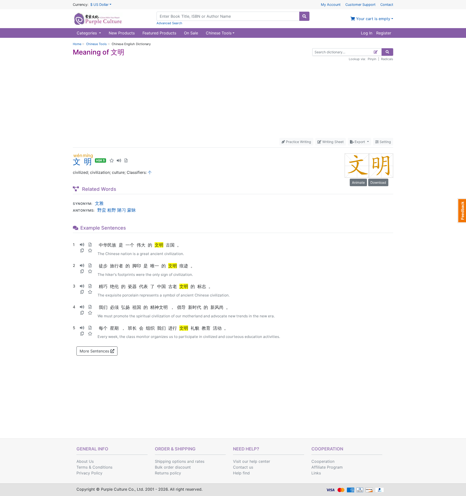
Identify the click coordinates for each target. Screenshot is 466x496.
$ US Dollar (99, 4)
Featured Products (159, 33)
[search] (304, 16)
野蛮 (101, 210)
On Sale (191, 33)
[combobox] (228, 16)
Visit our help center (251, 461)
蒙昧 (131, 210)
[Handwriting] (376, 52)
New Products (122, 33)
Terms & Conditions (94, 467)
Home (77, 44)
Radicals (387, 59)
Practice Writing (298, 142)
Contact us (243, 467)
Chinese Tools (96, 44)
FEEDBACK (462, 210)
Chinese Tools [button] (219, 33)
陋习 (121, 210)
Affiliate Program (327, 467)
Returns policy (168, 473)
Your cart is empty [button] (372, 18)
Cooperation (322, 461)
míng (88, 155)
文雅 (99, 203)
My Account (331, 4)
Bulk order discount (173, 467)
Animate (358, 182)
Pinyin (372, 59)
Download (378, 182)
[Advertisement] (233, 100)
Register (383, 33)
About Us (85, 461)
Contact (386, 4)
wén (78, 155)
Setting (385, 142)
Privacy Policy (89, 473)
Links (316, 473)
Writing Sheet (332, 142)
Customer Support (360, 4)
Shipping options (170, 461)
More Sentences (95, 351)
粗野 (111, 210)
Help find (241, 473)
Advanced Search (169, 23)
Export (360, 142)
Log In (366, 33)
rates (199, 461)
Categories (87, 33)
